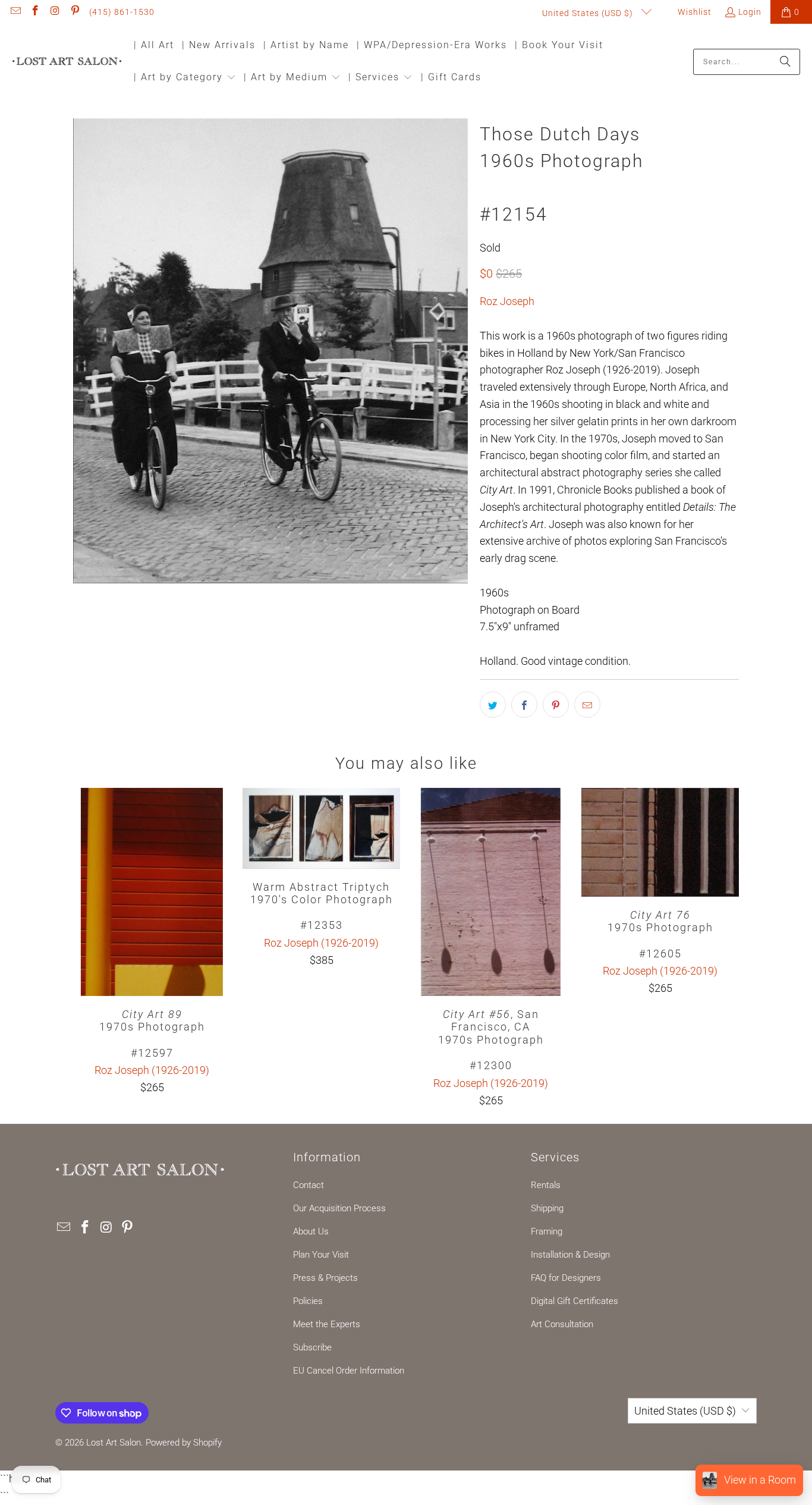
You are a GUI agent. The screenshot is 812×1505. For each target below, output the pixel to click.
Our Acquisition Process (339, 1208)
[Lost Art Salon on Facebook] (35, 12)
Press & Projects (325, 1278)
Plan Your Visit (321, 1254)
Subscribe (312, 1347)
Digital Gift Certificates (574, 1301)
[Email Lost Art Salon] (15, 12)
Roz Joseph (507, 301)
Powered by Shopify (184, 1442)
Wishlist (693, 12)
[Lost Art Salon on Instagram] (55, 12)
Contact (308, 1185)
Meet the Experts (326, 1324)
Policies (308, 1301)
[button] (185, 78)
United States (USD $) (588, 13)
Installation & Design (570, 1254)
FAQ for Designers (566, 1278)
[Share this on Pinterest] (556, 705)
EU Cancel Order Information (348, 1370)
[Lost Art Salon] (67, 62)
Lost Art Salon (113, 1442)
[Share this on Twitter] (493, 705)
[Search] (785, 62)
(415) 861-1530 (122, 12)
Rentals (546, 1185)
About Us (311, 1231)
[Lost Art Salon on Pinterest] (75, 12)
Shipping (547, 1208)
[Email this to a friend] (587, 705)
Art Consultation (562, 1324)
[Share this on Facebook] (524, 705)
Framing (546, 1231)
